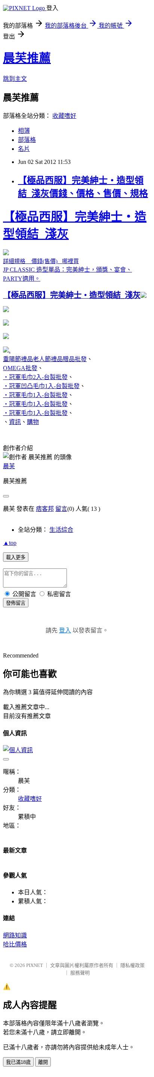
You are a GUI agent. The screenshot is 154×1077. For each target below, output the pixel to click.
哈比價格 (15, 944)
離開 (43, 1062)
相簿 (24, 131)
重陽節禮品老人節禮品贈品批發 (45, 359)
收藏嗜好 (64, 116)
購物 (33, 422)
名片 (24, 149)
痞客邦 (45, 509)
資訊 (15, 422)
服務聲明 (80, 973)
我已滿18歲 (18, 1062)
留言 (61, 509)
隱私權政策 (132, 965)
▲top (9, 543)
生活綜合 (61, 530)
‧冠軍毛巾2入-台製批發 (35, 377)
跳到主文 (15, 79)
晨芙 (9, 466)
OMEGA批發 (20, 368)
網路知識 (15, 935)
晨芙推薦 (27, 58)
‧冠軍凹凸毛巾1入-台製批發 (41, 386)
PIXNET (34, 965)
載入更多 (15, 557)
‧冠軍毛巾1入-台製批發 (35, 395)
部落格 (27, 140)
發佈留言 (15, 603)
